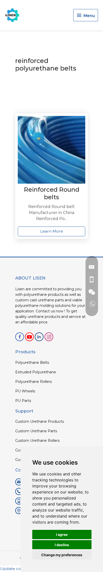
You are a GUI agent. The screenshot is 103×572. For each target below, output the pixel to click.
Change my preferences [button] (61, 555)
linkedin (39, 336)
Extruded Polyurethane (35, 372)
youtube (29, 336)
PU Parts (23, 400)
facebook (19, 336)
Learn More (51, 231)
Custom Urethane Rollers (37, 440)
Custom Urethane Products (39, 421)
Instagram (48, 336)
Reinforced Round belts (51, 193)
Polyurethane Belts (32, 362)
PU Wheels (25, 391)
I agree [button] (62, 534)
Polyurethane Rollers (33, 381)
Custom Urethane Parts (36, 431)
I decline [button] (62, 545)
